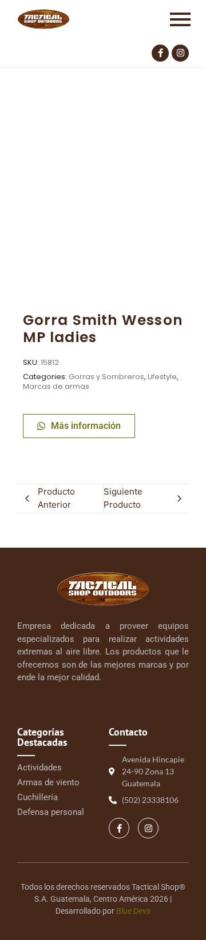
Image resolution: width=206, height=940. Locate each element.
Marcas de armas (56, 386)
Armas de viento (48, 782)
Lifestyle (162, 376)
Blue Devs (133, 910)
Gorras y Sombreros (106, 376)
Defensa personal (50, 812)
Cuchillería (37, 797)
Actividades (39, 767)
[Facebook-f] (160, 53)
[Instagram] (180, 53)
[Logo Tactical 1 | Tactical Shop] (43, 19)
